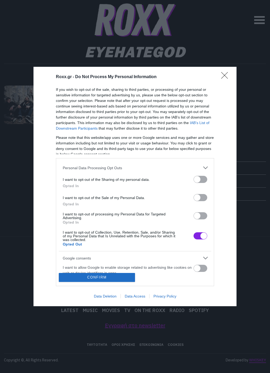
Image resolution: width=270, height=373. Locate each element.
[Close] (226, 77)
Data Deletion (105, 296)
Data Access (135, 296)
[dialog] (135, 186)
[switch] (200, 179)
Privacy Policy (164, 296)
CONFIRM (97, 277)
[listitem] (135, 168)
